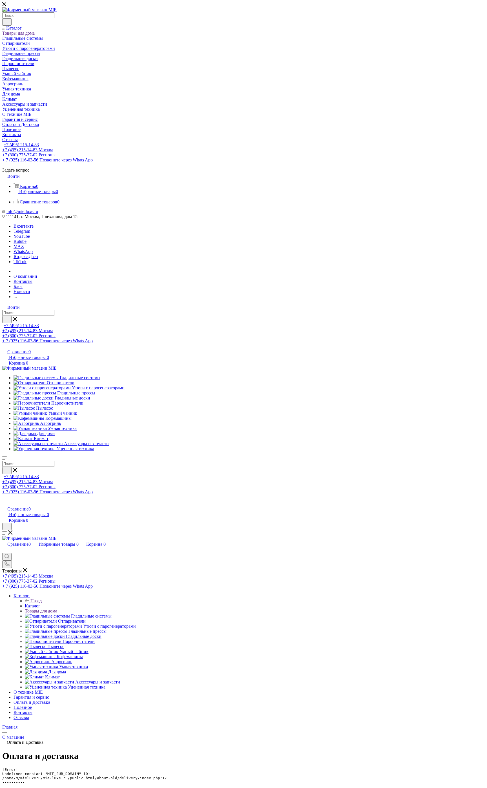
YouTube (22, 236)
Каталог (32, 605)
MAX (19, 246)
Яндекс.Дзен (26, 256)
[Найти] (7, 22)
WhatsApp (23, 251)
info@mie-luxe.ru (22, 211)
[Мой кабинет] (4, 503)
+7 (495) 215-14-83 (21, 144)
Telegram (22, 231)
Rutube (20, 241)
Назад (36, 600)
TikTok (20, 261)
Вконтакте (24, 226)
